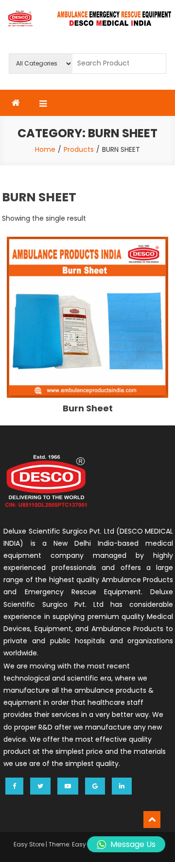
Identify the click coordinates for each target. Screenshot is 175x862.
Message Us (133, 844)
